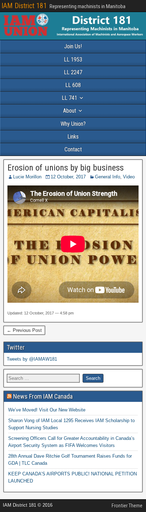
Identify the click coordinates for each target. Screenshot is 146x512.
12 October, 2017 (68, 176)
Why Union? (73, 123)
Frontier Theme (127, 505)
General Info (107, 176)
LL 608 (73, 85)
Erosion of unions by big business (65, 168)
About (69, 110)
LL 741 (69, 98)
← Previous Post (24, 330)
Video (129, 176)
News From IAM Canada (43, 396)
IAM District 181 (24, 5)
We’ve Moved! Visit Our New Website (46, 410)
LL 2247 (73, 72)
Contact (73, 149)
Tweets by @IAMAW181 (32, 359)
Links (73, 136)
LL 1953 (73, 59)
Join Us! (73, 46)
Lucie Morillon (27, 176)
